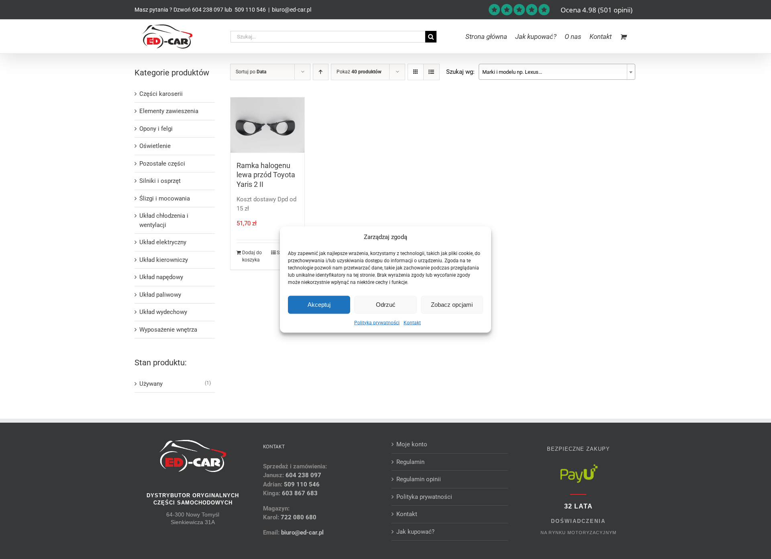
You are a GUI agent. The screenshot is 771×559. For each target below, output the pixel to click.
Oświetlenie (155, 146)
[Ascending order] (320, 72)
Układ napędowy (161, 277)
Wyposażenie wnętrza (168, 329)
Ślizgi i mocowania (164, 198)
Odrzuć (386, 304)
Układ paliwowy (160, 294)
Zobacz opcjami (452, 304)
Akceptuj (319, 304)
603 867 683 (300, 493)
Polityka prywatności (377, 322)
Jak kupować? (415, 531)
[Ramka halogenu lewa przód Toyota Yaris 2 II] (267, 125)
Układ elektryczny (162, 242)
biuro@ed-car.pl (291, 9)
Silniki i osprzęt (160, 180)
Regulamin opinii (418, 479)
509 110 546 (249, 9)
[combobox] (557, 72)
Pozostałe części (162, 163)
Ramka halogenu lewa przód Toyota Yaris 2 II (266, 174)
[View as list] (431, 72)
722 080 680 (297, 517)
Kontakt (412, 322)
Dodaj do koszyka (252, 256)
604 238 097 (207, 9)
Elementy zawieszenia (168, 111)
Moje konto (411, 444)
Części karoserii (161, 93)
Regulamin (410, 462)
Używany (151, 383)
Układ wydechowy (163, 312)
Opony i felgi (156, 128)
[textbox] (557, 72)
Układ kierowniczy (163, 259)
